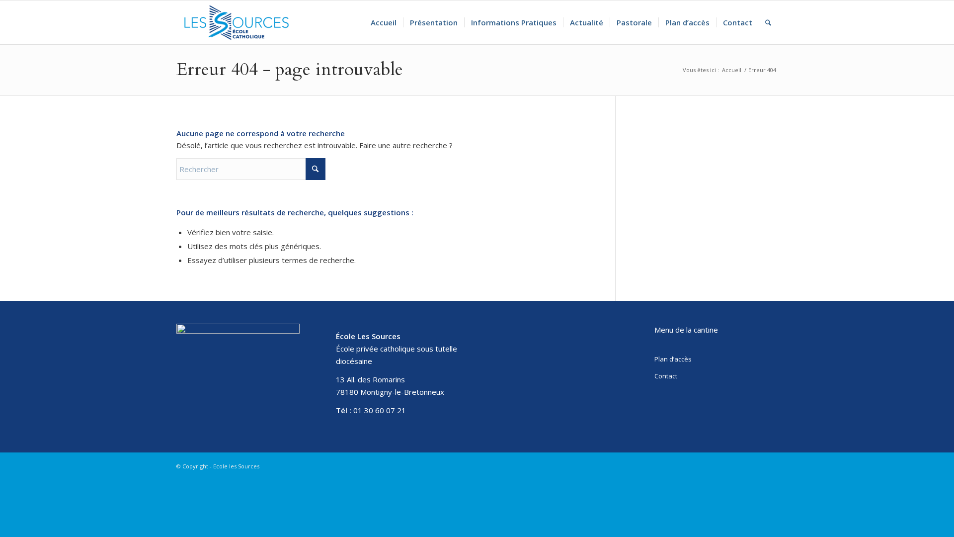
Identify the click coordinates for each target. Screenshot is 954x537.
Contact (665, 375)
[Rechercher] (768, 22)
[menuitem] (383, 22)
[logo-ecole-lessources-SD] (236, 22)
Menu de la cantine (686, 330)
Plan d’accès (673, 359)
